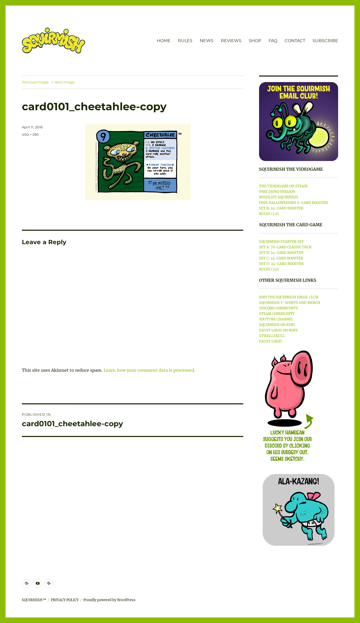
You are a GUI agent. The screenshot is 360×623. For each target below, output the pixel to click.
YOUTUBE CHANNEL (276, 319)
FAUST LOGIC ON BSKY (278, 330)
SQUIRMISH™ (34, 600)
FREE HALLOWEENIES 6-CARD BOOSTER (293, 202)
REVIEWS (231, 40)
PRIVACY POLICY (65, 600)
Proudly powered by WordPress (109, 600)
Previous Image (35, 82)
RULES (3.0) (269, 269)
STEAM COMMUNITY (277, 314)
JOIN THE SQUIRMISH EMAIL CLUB (288, 297)
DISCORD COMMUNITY (278, 308)
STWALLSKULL (272, 336)
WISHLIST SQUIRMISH (278, 197)
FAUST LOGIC (270, 341)
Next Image (64, 82)
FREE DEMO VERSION (277, 191)
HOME (164, 40)
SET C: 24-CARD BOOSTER (281, 258)
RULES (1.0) (269, 214)
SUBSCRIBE (325, 40)
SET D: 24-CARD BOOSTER (281, 264)
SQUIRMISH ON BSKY (277, 325)
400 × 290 (30, 134)
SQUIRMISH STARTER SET (281, 241)
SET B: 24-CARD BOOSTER (281, 208)
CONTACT (295, 40)
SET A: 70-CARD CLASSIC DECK (285, 247)
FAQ (273, 40)
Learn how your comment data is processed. (149, 370)
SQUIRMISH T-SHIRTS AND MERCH (289, 302)
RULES (185, 40)
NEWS (206, 40)
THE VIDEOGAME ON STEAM (283, 186)
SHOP (255, 40)
